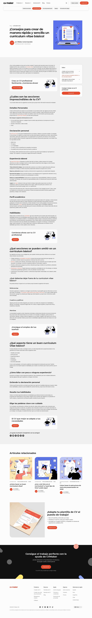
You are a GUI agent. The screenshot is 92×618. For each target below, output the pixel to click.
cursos (20, 204)
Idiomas (13, 261)
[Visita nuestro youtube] (48, 607)
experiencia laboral (15, 161)
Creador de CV (37, 590)
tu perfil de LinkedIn (21, 115)
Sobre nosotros (66, 590)
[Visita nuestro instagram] (45, 607)
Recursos (27, 3)
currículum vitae (29, 67)
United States (76, 600)
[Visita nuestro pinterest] (50, 607)
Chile (74, 597)
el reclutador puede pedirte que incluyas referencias (32, 292)
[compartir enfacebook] (16, 436)
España (74, 590)
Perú (74, 592)
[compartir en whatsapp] (21, 436)
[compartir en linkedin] (13, 436)
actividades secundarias (25, 258)
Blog (43, 3)
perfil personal (14, 133)
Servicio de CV (36, 3)
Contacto (65, 592)
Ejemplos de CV (47, 592)
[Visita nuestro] (53, 607)
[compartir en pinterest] (23, 436)
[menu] (71, 76)
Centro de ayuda (57, 590)
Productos (19, 3)
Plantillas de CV (47, 590)
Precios (48, 3)
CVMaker (36, 600)
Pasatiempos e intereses (16, 268)
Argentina (75, 595)
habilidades (27, 215)
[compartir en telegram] (18, 436)
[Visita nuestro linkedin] (40, 607)
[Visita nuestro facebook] (43, 607)
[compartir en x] (11, 436)
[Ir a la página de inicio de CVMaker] (8, 3)
